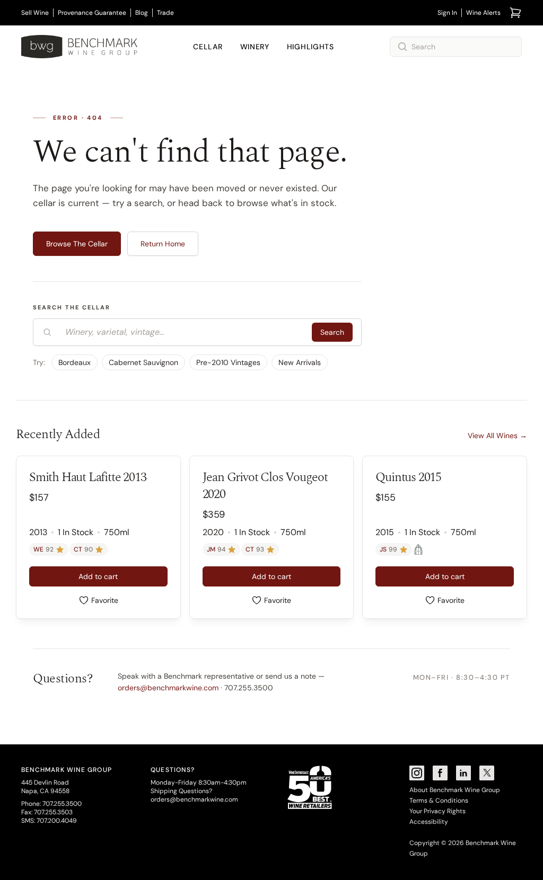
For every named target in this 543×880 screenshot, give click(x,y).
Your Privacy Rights (437, 811)
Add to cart (98, 576)
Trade (165, 12)
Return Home (163, 243)
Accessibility (428, 821)
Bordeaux (74, 362)
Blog (141, 12)
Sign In (447, 12)
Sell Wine (35, 12)
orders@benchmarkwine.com (168, 687)
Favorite (104, 600)
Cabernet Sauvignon (143, 362)
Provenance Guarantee (92, 12)
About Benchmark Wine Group (454, 790)
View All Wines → (497, 435)
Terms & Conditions (438, 800)
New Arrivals (299, 362)
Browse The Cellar (77, 243)
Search (332, 332)
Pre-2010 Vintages (228, 362)
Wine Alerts (483, 12)
